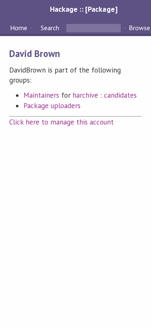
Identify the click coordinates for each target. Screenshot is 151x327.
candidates (120, 95)
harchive (85, 95)
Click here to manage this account (61, 122)
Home (18, 27)
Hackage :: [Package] (83, 9)
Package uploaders (52, 105)
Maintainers (41, 95)
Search (50, 27)
